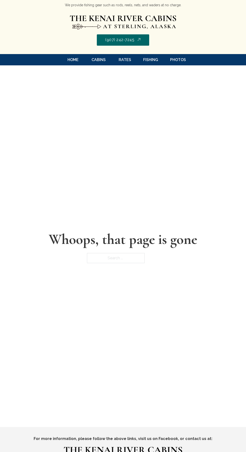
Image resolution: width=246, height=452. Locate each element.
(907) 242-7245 (119, 39)
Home (73, 59)
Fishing (150, 59)
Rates (124, 59)
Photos (178, 59)
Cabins (98, 59)
